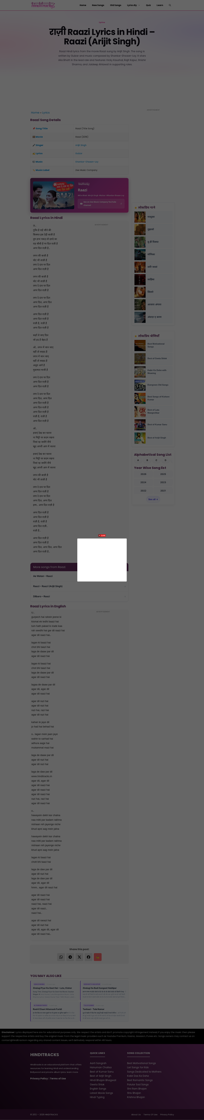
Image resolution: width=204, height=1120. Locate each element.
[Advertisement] (102, 559)
